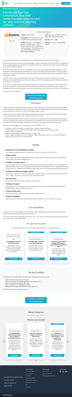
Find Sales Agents (28, 3)
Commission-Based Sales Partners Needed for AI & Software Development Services (14, 336)
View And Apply (13, 258)
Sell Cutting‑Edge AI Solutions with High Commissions (36, 242)
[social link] (10, 41)
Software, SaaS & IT (40, 315)
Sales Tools (46, 3)
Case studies (28, 375)
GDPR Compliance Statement (48, 375)
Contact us (28, 387)
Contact (57, 3)
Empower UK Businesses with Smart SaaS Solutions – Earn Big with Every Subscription (57, 336)
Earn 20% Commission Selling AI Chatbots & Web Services (36, 335)
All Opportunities (31, 315)
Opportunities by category (31, 380)
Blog (27, 384)
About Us (52, 3)
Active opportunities (30, 371)
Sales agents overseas (30, 382)
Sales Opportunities (18, 3)
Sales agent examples (30, 378)
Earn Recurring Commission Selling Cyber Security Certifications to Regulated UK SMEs (58, 244)
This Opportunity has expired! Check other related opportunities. (36, 97)
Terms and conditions (47, 373)
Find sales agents (29, 373)
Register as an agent (37, 3)
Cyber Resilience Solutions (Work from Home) (13, 242)
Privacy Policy (45, 371)
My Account (66, 3)
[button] (68, 341)
